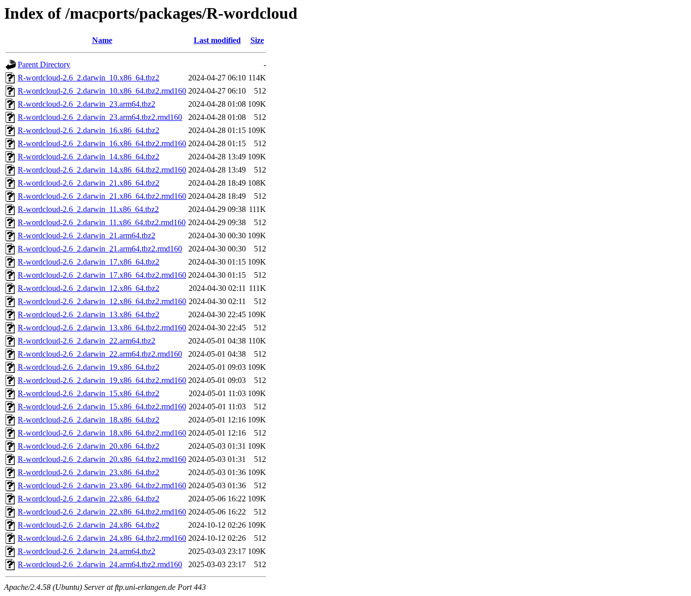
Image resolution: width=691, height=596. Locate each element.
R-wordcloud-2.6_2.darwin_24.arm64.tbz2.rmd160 (100, 564)
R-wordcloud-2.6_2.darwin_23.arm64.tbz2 (86, 104)
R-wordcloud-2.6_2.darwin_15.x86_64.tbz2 (88, 393)
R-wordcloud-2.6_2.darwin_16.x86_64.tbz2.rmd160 (102, 143)
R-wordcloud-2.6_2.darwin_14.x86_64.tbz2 (88, 156)
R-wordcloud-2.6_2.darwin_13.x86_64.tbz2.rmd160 (102, 327)
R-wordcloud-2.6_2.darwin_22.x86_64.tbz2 (88, 498)
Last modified (217, 40)
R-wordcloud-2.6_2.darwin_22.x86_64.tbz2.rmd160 (102, 511)
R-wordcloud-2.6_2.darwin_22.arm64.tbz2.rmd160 (100, 354)
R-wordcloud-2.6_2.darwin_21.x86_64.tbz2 (88, 183)
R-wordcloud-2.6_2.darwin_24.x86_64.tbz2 (88, 525)
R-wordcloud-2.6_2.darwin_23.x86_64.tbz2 (88, 472)
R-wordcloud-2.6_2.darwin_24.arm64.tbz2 (86, 551)
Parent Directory (44, 64)
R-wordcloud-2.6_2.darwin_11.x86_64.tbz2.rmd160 (102, 222)
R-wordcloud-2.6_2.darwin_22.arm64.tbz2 (86, 340)
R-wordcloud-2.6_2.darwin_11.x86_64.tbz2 (88, 209)
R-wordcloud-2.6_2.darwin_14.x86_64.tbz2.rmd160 (102, 169)
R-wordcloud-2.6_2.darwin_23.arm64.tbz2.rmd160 (100, 117)
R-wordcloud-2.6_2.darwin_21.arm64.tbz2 (86, 235)
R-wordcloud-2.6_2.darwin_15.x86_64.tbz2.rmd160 (102, 406)
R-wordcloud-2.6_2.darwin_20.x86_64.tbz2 (88, 446)
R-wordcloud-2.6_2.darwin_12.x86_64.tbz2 (88, 288)
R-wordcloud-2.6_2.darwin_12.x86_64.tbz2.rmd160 (102, 301)
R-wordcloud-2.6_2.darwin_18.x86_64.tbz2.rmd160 (102, 433)
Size (257, 40)
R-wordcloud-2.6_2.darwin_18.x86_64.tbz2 (88, 419)
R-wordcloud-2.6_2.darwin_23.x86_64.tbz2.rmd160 (102, 485)
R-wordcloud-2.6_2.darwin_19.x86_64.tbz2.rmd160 (102, 380)
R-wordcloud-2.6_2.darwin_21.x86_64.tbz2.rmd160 (102, 196)
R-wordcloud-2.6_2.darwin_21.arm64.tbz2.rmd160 (100, 248)
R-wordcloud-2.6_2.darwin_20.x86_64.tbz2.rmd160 (102, 459)
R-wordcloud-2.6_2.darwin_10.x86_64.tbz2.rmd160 (102, 91)
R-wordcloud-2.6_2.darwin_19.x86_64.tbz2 (88, 367)
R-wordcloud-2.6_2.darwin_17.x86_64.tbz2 (88, 262)
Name (102, 40)
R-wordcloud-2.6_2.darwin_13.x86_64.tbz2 (88, 314)
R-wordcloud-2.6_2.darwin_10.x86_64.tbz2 (88, 77)
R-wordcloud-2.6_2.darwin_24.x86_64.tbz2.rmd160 (102, 538)
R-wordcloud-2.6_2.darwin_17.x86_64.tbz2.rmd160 (102, 275)
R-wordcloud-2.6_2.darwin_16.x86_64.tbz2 (88, 130)
